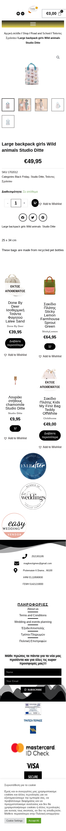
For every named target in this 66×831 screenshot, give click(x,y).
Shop (26, 33)
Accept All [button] (34, 820)
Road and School (40, 33)
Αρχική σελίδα (12, 33)
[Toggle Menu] (33, 24)
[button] (58, 57)
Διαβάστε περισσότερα (15, 343)
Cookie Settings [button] (14, 820)
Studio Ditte (37, 176)
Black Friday (22, 176)
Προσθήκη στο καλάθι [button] (49, 346)
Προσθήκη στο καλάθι (35, 203)
